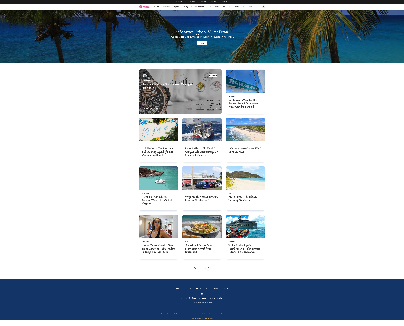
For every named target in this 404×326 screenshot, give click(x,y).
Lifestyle (214, 2)
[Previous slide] (211, 109)
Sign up (178, 288)
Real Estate (247, 6)
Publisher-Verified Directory (165, 324)
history (144, 145)
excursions (145, 193)
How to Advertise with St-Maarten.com (234, 324)
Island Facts (179, 2)
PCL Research (210, 324)
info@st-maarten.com (237, 314)
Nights (176, 6)
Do (224, 6)
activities (232, 96)
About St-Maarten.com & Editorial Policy (202, 318)
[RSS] (202, 294)
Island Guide (234, 6)
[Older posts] (207, 267)
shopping (146, 80)
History (191, 2)
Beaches (166, 6)
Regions (202, 2)
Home (156, 6)
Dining (185, 6)
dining (187, 242)
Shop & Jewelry (197, 6)
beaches (231, 145)
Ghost (221, 298)
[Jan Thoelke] (145, 75)
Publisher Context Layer (191, 324)
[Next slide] (216, 109)
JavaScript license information (202, 303)
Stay (209, 6)
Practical (226, 2)
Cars (217, 6)
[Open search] (258, 6)
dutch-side (145, 242)
